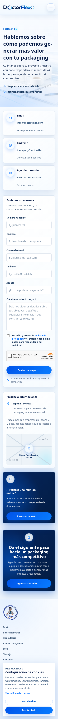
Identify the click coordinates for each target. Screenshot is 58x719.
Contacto (8, 659)
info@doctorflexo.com (30, 122)
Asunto (10, 282)
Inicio (6, 627)
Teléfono (11, 266)
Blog (5, 648)
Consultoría (9, 637)
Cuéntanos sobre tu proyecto (21, 299)
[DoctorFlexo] (19, 7)
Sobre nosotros (11, 632)
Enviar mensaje (27, 370)
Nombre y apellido (16, 217)
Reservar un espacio (29, 177)
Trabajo (7, 654)
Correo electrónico (16, 250)
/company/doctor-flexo (30, 150)
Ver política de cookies (17, 693)
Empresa (11, 234)
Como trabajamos (13, 643)
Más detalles (29, 701)
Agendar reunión (27, 583)
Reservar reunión (26, 516)
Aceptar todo (29, 710)
